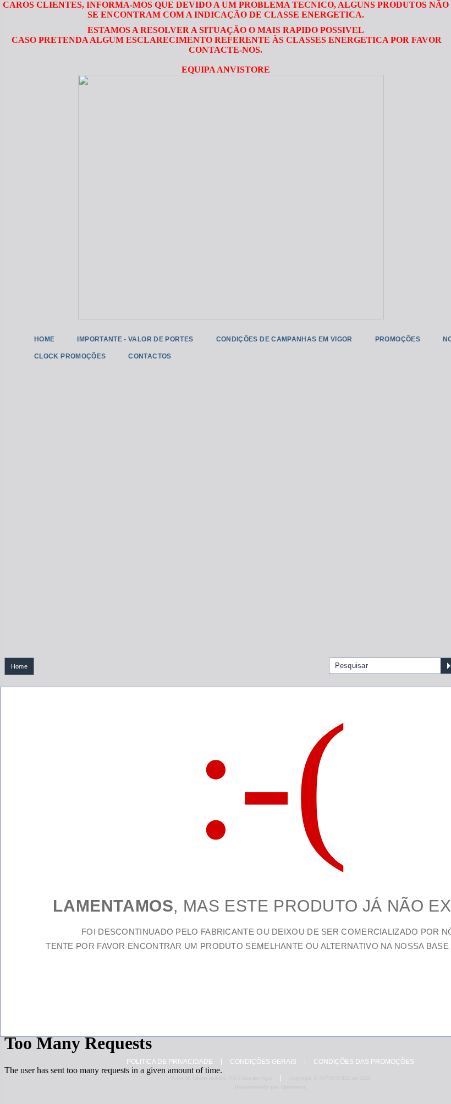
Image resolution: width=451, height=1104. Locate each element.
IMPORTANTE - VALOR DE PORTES (135, 339)
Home (19, 666)
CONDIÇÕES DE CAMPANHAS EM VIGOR (284, 339)
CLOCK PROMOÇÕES (70, 356)
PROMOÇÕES (397, 339)
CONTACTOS (149, 356)
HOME (44, 339)
